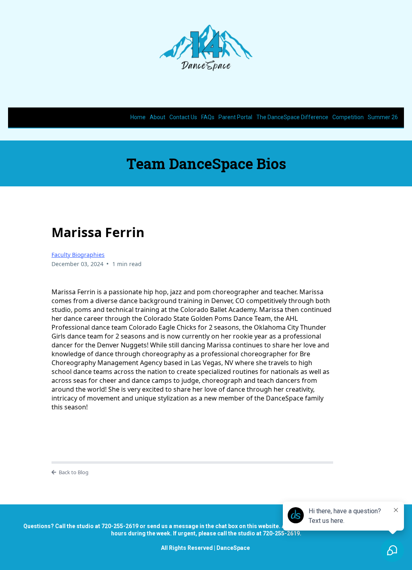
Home (138, 117)
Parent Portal (235, 117)
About (157, 117)
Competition (348, 117)
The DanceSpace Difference (292, 117)
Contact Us (183, 117)
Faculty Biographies (78, 254)
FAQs (207, 117)
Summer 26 (383, 117)
